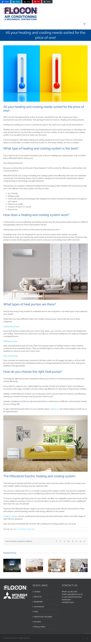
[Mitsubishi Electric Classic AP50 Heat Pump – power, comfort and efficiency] (34, 560)
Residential (38, 602)
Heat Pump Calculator (43, 617)
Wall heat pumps (10, 341)
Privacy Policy (39, 627)
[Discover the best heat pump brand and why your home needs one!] (79, 560)
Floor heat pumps (10, 356)
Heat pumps (31, 529)
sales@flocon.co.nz (75, 594)
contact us (54, 409)
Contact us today (10, 516)
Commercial (39, 607)
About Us (38, 597)
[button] (5, 565)
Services (37, 622)
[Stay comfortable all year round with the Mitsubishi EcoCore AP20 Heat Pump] (56, 560)
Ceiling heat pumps (11, 327)
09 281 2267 (72, 592)
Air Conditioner (21, 529)
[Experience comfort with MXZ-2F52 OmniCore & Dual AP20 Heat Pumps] (12, 560)
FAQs (36, 612)
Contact (37, 592)
